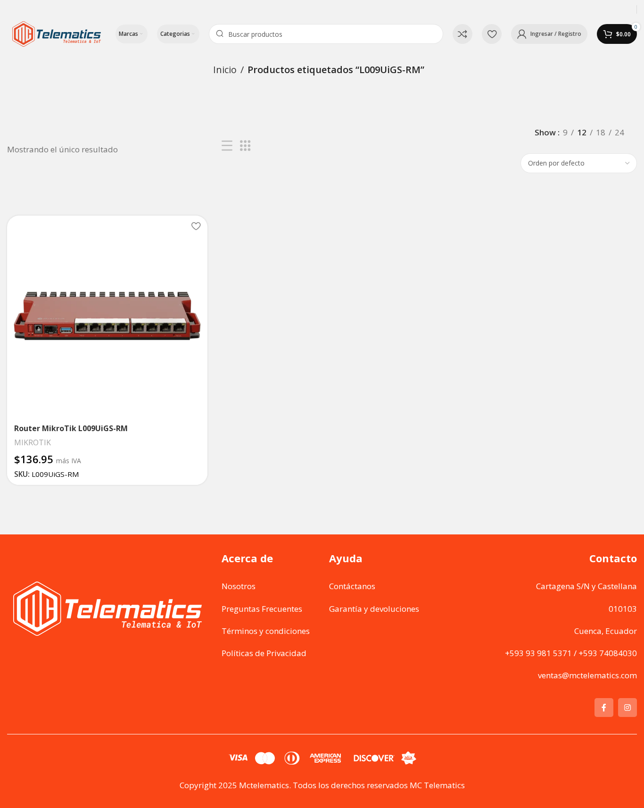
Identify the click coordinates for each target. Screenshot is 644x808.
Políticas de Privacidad (264, 653)
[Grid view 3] (245, 146)
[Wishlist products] (491, 34)
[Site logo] (56, 33)
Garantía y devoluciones (374, 608)
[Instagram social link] (627, 707)
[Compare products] (462, 34)
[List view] (227, 146)
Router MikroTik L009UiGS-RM (71, 428)
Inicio (225, 69)
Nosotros (239, 586)
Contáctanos (352, 586)
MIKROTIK (32, 442)
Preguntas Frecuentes (262, 608)
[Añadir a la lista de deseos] (195, 226)
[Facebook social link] (603, 707)
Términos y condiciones (266, 630)
